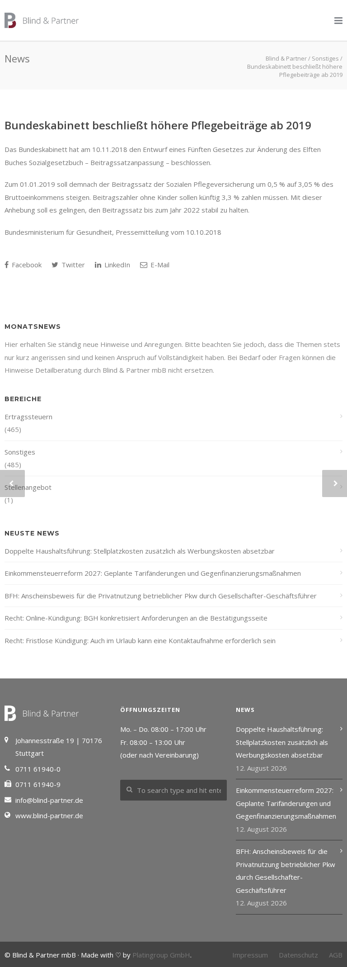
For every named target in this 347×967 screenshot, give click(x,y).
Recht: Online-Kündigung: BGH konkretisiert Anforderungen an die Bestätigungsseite (136, 617)
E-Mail (159, 264)
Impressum (250, 954)
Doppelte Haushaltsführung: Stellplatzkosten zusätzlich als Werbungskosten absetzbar (140, 550)
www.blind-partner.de (49, 815)
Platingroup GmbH (161, 954)
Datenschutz (298, 954)
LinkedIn (116, 264)
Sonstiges (20, 451)
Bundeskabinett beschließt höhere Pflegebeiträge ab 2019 (158, 125)
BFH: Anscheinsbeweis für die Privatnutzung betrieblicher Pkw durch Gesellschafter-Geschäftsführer (161, 595)
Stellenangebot (28, 487)
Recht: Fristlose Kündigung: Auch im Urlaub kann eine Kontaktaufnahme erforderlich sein (140, 640)
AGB (335, 954)
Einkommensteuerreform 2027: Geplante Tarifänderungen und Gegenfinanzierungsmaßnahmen (153, 573)
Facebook (26, 264)
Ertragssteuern (28, 416)
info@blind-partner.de (49, 800)
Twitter (72, 264)
